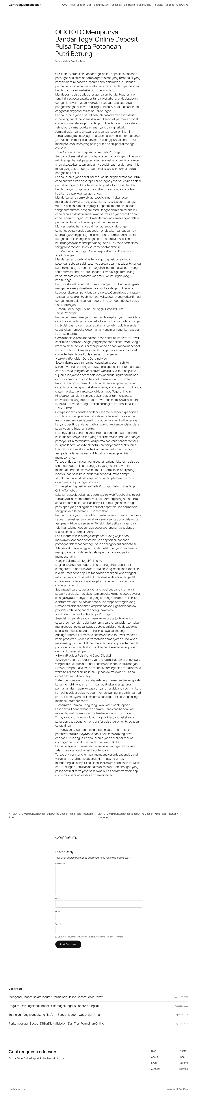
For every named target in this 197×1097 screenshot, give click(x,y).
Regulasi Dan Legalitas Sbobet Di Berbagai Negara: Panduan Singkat (54, 1006)
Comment (60, 863)
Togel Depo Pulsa (78, 61)
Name (58, 898)
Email (58, 911)
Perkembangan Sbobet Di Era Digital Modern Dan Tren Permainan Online (56, 1023)
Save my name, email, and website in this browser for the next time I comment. (90, 936)
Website (58, 924)
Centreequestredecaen (25, 5)
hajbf (66, 61)
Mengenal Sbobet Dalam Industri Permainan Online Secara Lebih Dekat (56, 997)
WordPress (183, 1089)
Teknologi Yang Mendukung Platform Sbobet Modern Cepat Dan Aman (55, 1014)
